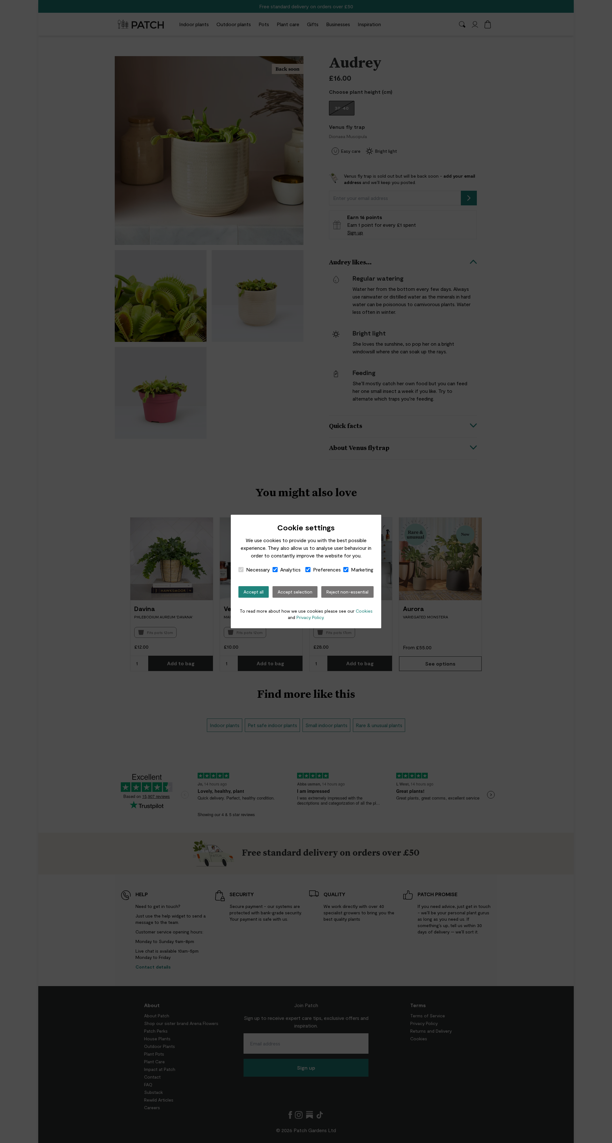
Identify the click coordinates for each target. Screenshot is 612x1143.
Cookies (364, 611)
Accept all (254, 591)
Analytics (290, 569)
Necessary (258, 569)
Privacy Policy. (310, 617)
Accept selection (295, 591)
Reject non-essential (347, 591)
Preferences (327, 569)
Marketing (362, 569)
